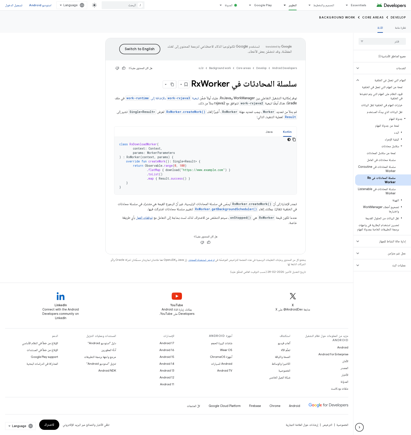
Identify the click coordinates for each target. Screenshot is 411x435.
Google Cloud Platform (225, 406)
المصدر (344, 368)
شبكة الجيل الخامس (279, 377)
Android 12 (166, 377)
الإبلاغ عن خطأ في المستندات (42, 350)
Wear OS (226, 350)
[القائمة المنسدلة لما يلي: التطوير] (283, 5)
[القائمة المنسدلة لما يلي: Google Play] (248, 5)
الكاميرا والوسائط (281, 364)
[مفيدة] (124, 68)
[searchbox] (382, 41)
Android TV (224, 370)
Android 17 (166, 343)
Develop (398, 17)
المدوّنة (344, 382)
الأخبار (344, 375)
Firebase (255, 406)
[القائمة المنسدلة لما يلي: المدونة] (219, 5)
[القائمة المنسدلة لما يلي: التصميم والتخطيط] (307, 5)
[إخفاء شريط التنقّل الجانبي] (359, 427)
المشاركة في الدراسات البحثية (42, 364)
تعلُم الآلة (285, 350)
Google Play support (44, 357)
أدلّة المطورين (108, 350)
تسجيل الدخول (13, 5)
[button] (385, 68)
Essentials (358, 5)
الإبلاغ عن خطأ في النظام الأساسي (40, 343)
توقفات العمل (144, 218)
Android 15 (166, 357)
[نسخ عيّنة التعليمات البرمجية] (294, 139)
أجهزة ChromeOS (221, 357)
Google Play (263, 5)
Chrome (275, 406)
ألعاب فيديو (284, 343)
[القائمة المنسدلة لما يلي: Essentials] (345, 5)
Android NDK (107, 370)
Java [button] (269, 132)
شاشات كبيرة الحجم (221, 343)
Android (342, 347)
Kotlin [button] (287, 132)
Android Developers (284, 68)
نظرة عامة (400, 28)
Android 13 (167, 370)
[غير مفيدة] (117, 68)
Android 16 (166, 350)
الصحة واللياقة (282, 357)
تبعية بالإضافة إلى (163, 98)
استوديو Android (40, 5)
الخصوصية (284, 370)
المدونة (228, 5)
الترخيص (327, 424)
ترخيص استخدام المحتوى (201, 260)
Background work (337, 17)
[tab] (287, 132)
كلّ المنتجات (193, 406)
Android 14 (166, 364)
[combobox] (123, 5)
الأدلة (380, 28)
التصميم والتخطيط (323, 5)
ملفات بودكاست (339, 388)
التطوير (293, 5)
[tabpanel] (205, 165)
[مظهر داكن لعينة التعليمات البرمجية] (289, 139)
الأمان (345, 361)
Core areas (373, 17)
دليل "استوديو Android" (102, 343)
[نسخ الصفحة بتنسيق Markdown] (172, 84)
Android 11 (167, 384)
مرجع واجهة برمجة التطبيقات (100, 357)
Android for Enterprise (333, 354)
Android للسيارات (221, 364)
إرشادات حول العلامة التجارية (302, 424)
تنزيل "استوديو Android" (101, 364)
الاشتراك (49, 425)
